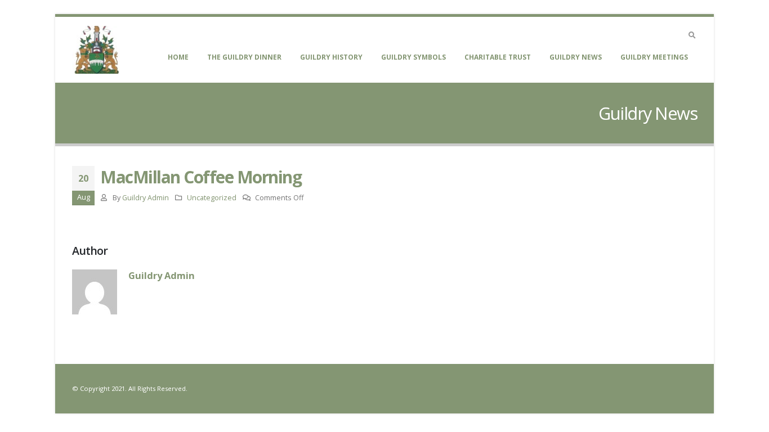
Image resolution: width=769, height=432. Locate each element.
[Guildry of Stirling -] (96, 50)
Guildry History (331, 57)
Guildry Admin (145, 197)
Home (178, 57)
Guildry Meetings (654, 57)
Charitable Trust (497, 57)
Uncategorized (211, 197)
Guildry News (575, 57)
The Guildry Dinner (244, 57)
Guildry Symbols (413, 57)
